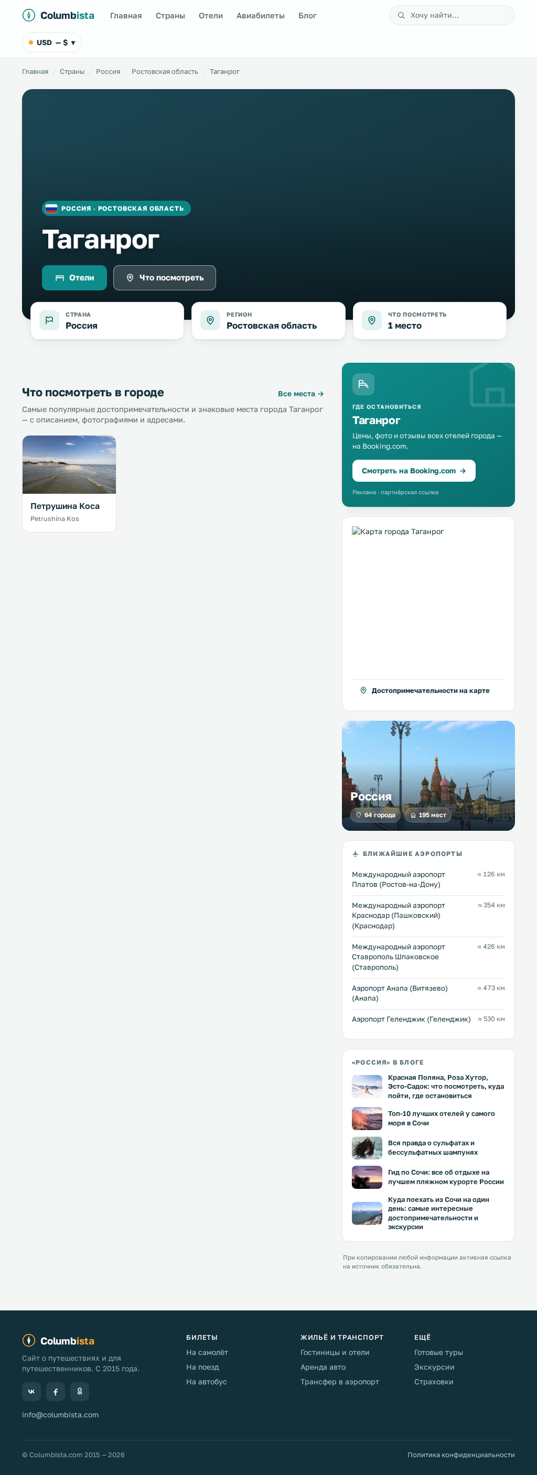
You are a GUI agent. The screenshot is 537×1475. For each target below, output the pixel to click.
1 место (405, 325)
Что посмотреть (171, 277)
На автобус (206, 1381)
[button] (428, 613)
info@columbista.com (60, 1414)
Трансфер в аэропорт (339, 1381)
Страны (170, 15)
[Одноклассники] (79, 1391)
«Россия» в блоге (388, 1062)
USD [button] (56, 42)
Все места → (301, 393)
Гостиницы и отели (335, 1352)
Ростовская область (165, 71)
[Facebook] (55, 1391)
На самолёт (207, 1352)
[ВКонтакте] (31, 1391)
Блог (307, 15)
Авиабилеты (261, 15)
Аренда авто (323, 1366)
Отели (211, 15)
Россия (108, 71)
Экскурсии (434, 1366)
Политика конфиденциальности (461, 1454)
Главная (126, 15)
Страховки (434, 1381)
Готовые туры (438, 1352)
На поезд (202, 1366)
